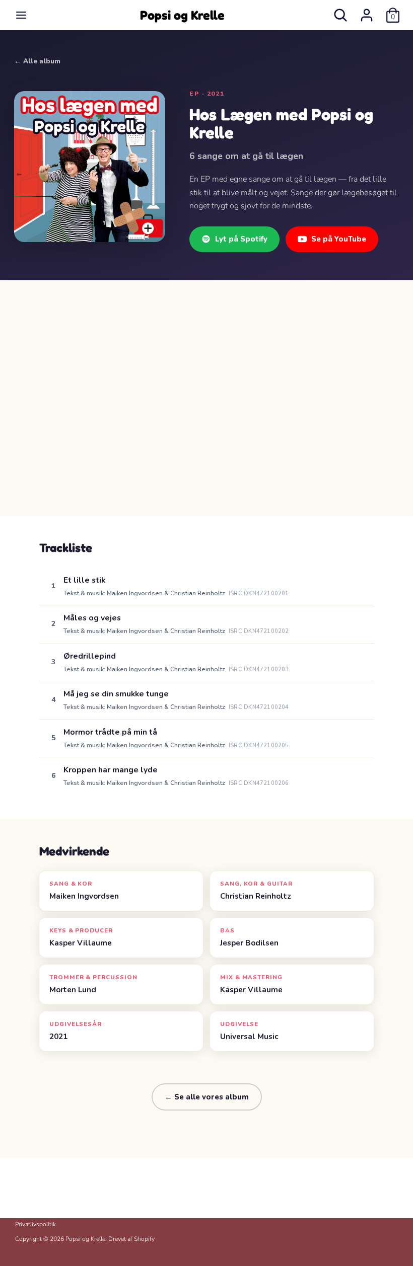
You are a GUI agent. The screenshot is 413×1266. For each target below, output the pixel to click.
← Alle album (37, 61)
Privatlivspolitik (35, 1224)
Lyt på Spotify (241, 239)
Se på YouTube (338, 239)
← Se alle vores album (207, 1097)
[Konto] (367, 11)
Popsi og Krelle (182, 15)
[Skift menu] (21, 15)
